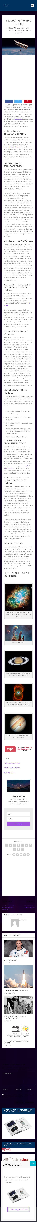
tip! (10, 749)
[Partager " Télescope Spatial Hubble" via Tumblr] (19, 845)
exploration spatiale (19, 30)
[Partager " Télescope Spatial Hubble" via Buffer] (30, 845)
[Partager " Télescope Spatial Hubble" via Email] (19, 849)
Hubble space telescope (12, 763)
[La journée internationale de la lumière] (18, 1030)
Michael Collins (10, 960)
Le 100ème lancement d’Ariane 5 (16, 990)
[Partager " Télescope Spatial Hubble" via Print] (22, 849)
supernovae (18, 119)
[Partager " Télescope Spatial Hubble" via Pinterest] (22, 845)
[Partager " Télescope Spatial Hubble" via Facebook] (7, 845)
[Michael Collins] (18, 948)
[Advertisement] (18, 78)
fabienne (17, 28)
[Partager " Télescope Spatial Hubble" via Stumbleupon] (15, 849)
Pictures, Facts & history (12, 768)
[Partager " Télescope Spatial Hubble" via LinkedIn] (26, 845)
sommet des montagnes (12, 147)
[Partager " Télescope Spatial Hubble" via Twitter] (11, 845)
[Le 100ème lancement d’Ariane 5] (18, 976)
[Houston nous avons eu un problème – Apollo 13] (18, 1005)
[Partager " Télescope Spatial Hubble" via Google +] (15, 845)
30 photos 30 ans (9, 772)
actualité (9, 30)
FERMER (33, 1163)
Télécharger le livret (19, 1209)
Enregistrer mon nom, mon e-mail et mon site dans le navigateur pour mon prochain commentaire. (18, 1096)
